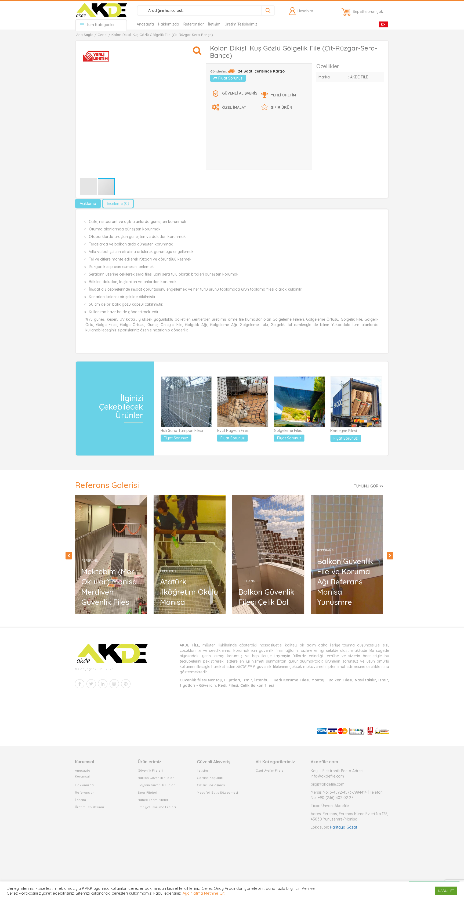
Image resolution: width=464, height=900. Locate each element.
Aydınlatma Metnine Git (203, 893)
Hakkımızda (168, 24)
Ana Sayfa (84, 34)
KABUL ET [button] (446, 890)
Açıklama (88, 203)
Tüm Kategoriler (100, 24)
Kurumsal (82, 776)
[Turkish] (383, 24)
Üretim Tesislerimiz (241, 24)
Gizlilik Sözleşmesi (211, 785)
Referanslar (193, 24)
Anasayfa (145, 24)
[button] (197, 48)
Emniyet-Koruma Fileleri (157, 807)
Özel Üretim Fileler (270, 770)
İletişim (214, 24)
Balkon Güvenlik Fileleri (156, 778)
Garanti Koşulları (210, 778)
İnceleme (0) (118, 203)
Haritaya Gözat (343, 827)
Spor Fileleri (147, 792)
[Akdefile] (101, 10)
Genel (102, 34)
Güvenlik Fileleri (150, 770)
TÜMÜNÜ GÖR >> (368, 486)
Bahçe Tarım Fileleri (153, 800)
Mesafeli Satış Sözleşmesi (217, 792)
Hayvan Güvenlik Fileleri (157, 785)
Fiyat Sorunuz (229, 78)
